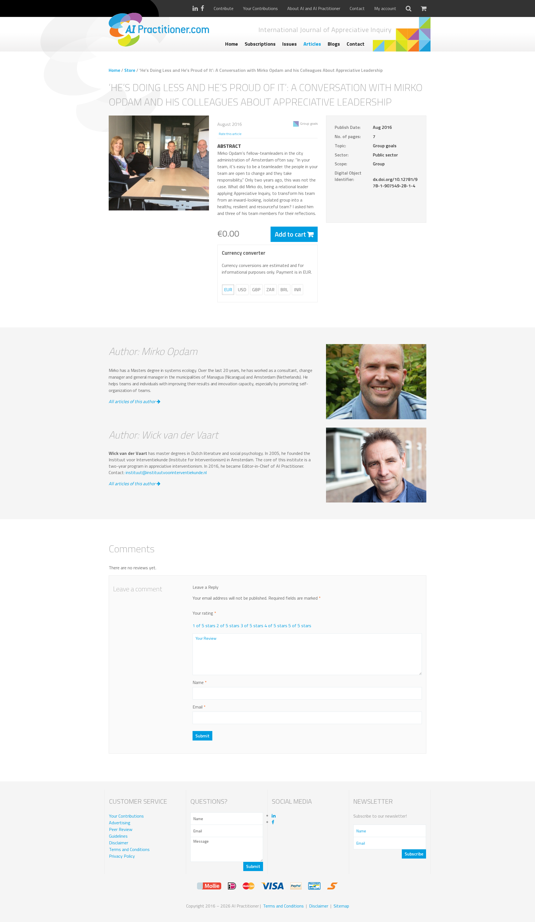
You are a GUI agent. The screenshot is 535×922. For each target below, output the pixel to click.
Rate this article (230, 133)
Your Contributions (260, 8)
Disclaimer (118, 843)
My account (385, 8)
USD (242, 289)
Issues (289, 44)
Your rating (204, 613)
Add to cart (290, 234)
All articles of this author (133, 401)
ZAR (270, 289)
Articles (312, 44)
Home (231, 44)
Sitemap (341, 906)
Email (199, 706)
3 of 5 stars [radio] (251, 625)
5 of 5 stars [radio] (299, 625)
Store (129, 70)
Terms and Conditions (129, 849)
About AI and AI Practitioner (313, 8)
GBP (256, 289)
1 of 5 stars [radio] (204, 625)
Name (200, 682)
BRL (284, 289)
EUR (228, 289)
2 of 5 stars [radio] (228, 625)
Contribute (224, 8)
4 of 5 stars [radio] (275, 625)
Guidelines (118, 836)
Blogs (334, 44)
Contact (357, 8)
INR (297, 289)
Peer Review (120, 829)
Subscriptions (260, 44)
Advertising (119, 823)
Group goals (309, 123)
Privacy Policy (122, 856)
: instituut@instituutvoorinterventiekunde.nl (165, 472)
